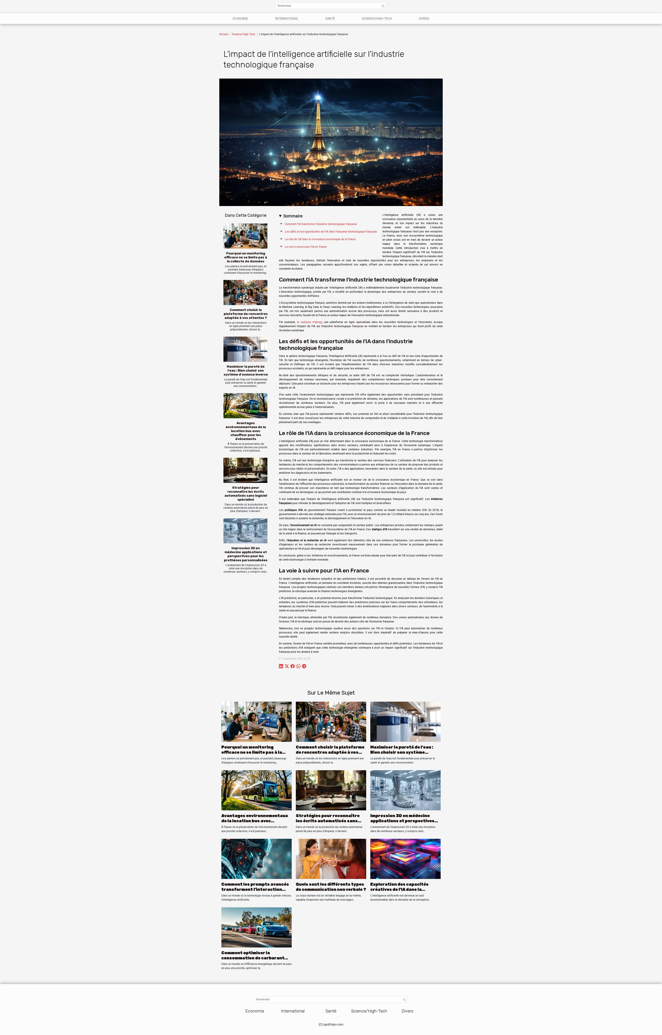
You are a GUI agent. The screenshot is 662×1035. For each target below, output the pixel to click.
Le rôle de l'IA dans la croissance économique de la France (320, 239)
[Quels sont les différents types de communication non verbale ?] (331, 858)
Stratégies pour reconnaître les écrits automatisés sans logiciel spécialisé (245, 493)
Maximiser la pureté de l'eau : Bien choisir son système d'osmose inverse (246, 370)
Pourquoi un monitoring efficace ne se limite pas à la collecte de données (245, 257)
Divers (424, 18)
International (286, 18)
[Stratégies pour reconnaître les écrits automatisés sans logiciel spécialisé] (245, 470)
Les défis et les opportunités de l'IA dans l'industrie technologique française (331, 231)
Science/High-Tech (377, 18)
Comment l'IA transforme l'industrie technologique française (321, 224)
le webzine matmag (309, 322)
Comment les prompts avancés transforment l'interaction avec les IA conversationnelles (255, 889)
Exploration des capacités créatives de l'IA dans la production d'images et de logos (405, 889)
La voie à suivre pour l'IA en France (306, 246)
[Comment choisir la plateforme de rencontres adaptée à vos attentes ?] (245, 292)
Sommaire (293, 216)
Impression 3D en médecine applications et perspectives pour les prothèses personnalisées (246, 554)
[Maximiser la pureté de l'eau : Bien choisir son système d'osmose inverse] (245, 349)
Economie (240, 18)
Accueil (223, 34)
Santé (330, 18)
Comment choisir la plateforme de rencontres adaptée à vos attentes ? (246, 314)
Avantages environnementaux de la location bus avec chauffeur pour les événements (246, 431)
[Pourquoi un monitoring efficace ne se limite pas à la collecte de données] (245, 236)
